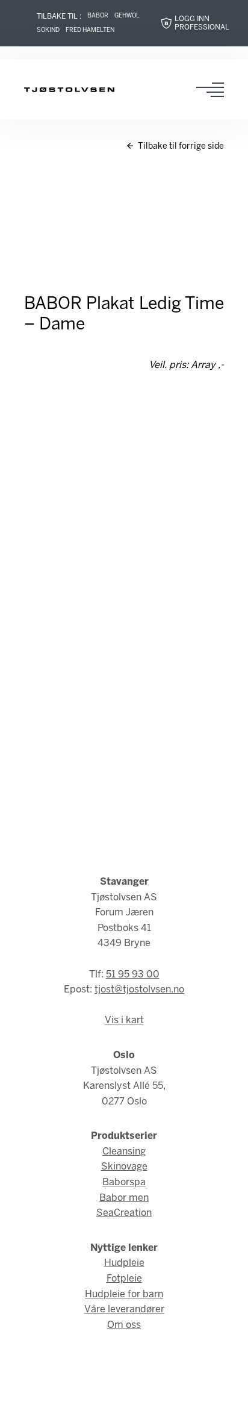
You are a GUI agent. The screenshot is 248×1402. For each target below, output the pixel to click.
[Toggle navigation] (214, 90)
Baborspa (124, 1182)
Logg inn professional (202, 23)
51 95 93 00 (133, 974)
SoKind (48, 30)
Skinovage (124, 1166)
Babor (97, 16)
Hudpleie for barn (124, 1294)
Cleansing (124, 1151)
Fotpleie (124, 1278)
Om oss (124, 1325)
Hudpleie (124, 1263)
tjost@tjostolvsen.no (139, 989)
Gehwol (127, 16)
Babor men (124, 1198)
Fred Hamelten (90, 30)
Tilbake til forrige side (180, 147)
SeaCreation (124, 1213)
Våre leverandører (124, 1309)
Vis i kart (124, 1020)
